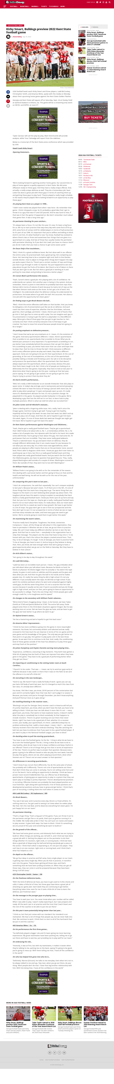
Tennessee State (89, 160)
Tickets (44, 6)
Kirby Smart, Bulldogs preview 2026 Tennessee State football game (96, 34)
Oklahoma (86, 166)
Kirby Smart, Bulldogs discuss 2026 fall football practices (96, 61)
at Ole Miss (87, 178)
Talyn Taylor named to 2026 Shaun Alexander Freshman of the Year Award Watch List (95, 52)
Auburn (85, 173)
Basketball (24, 6)
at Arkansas (87, 164)
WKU (85, 162)
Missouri (86, 180)
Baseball (35, 6)
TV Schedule (53, 6)
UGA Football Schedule (52, 1060)
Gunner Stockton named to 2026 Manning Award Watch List (96, 69)
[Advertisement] (57, 14)
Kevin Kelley (17, 37)
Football (13, 6)
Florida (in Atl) (88, 175)
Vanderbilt (86, 169)
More (62, 6)
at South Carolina (89, 182)
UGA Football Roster (68, 1060)
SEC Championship (89, 187)
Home (41, 1060)
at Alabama (87, 171)
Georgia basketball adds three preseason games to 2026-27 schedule (97, 42)
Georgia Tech (87, 185)
